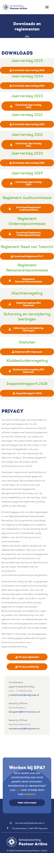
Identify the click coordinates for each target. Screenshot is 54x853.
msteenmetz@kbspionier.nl (24, 728)
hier (18, 790)
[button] (47, 7)
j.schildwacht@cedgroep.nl (24, 694)
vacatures (29, 794)
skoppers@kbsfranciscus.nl (24, 711)
